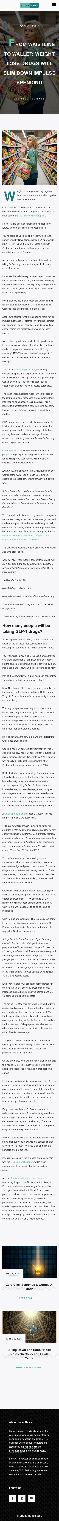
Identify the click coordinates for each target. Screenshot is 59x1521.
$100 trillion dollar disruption (31, 215)
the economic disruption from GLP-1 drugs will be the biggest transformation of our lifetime (28, 535)
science (38, 98)
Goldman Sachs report (22, 1161)
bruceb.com (30, 1446)
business (21, 98)
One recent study (11, 450)
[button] (54, 4)
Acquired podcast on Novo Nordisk (28, 1178)
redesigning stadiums (24, 369)
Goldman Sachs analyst (16, 813)
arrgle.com (15, 1450)
